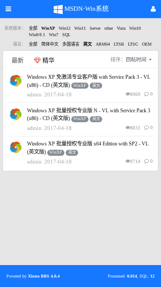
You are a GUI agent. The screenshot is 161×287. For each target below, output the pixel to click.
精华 (48, 60)
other (108, 28)
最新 (18, 60)
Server (95, 28)
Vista (121, 28)
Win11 (80, 28)
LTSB (119, 44)
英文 (87, 44)
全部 (33, 28)
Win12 (64, 28)
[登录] (153, 9)
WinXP (48, 28)
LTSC (133, 44)
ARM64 (103, 44)
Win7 (53, 34)
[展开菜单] (8, 9)
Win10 (135, 28)
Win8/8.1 (37, 34)
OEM (147, 44)
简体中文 (49, 44)
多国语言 (70, 44)
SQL (66, 34)
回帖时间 (137, 60)
